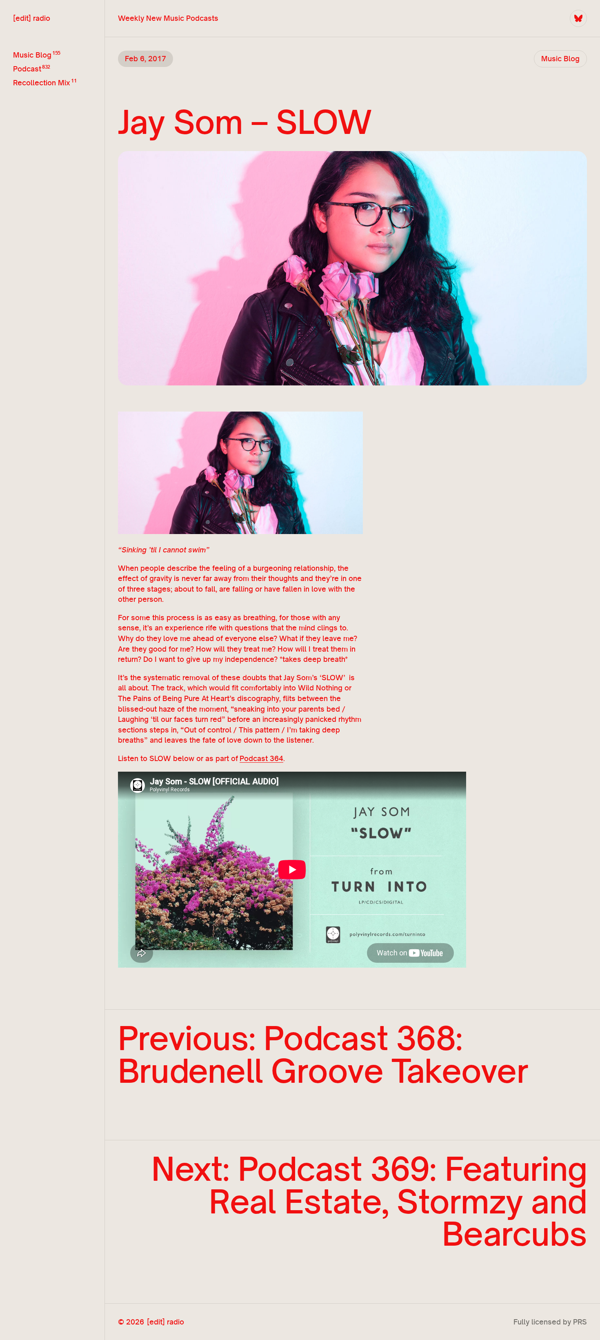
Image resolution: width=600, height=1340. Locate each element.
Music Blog (32, 54)
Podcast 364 (261, 758)
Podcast (27, 68)
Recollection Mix (41, 82)
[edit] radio (31, 17)
